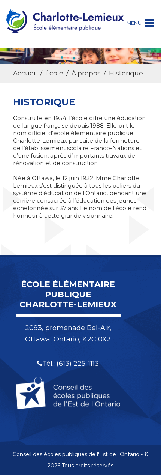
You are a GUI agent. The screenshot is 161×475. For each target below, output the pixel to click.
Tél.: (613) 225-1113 (70, 363)
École (54, 73)
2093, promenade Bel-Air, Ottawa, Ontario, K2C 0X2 (68, 333)
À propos (86, 73)
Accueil (25, 73)
